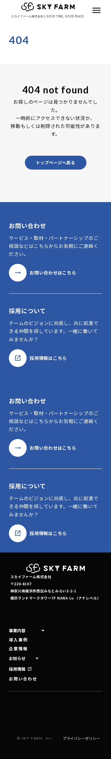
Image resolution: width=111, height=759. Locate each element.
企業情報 (18, 648)
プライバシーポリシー (81, 738)
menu (96, 10)
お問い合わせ (23, 679)
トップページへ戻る (55, 162)
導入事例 (18, 640)
